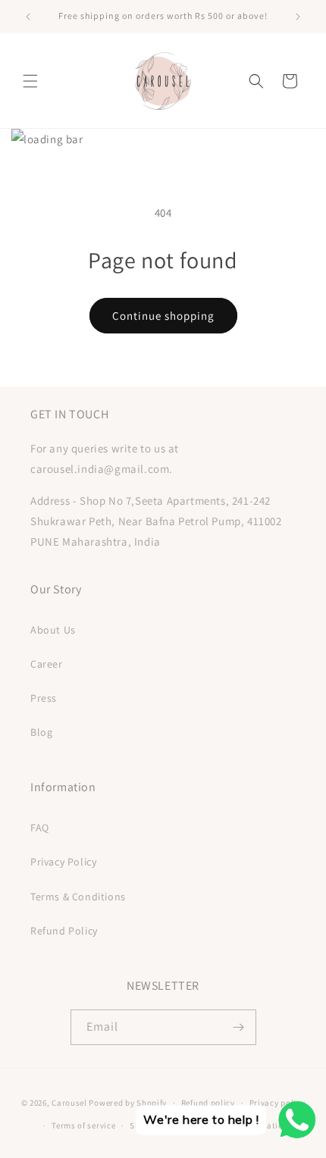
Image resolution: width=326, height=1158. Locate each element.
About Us (53, 630)
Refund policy (208, 1102)
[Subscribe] (238, 1027)
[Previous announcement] (28, 16)
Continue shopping (163, 315)
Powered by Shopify (128, 1102)
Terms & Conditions (78, 896)
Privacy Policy (63, 861)
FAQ (39, 827)
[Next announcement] (298, 16)
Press (43, 698)
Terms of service (83, 1125)
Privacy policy (277, 1102)
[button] (30, 81)
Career (46, 664)
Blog (41, 732)
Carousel (69, 1102)
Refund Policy (64, 930)
